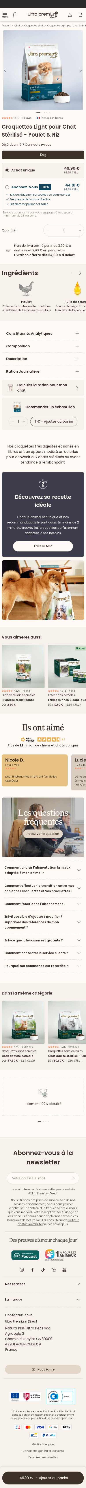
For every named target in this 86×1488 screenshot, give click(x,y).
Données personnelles (43, 1457)
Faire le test (43, 546)
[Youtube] (64, 1270)
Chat (17, 25)
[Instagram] (21, 1270)
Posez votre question (43, 834)
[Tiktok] (43, 1270)
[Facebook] (32, 1270)
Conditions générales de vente (43, 1451)
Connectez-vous (38, 144)
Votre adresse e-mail (28, 1178)
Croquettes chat (33, 25)
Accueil (6, 25)
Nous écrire (46, 1369)
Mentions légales (43, 1444)
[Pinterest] (53, 1270)
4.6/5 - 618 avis (22, 118)
